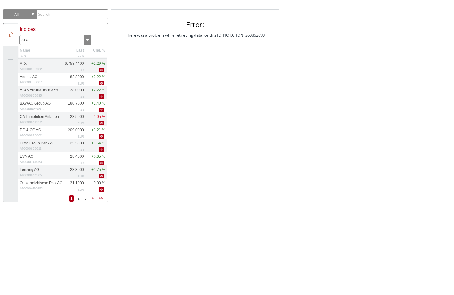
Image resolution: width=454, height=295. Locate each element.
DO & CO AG (31, 132)
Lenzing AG (31, 172)
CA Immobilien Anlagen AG (41, 119)
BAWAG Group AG (35, 105)
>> (101, 198)
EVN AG (31, 159)
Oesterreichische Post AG (41, 185)
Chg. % (99, 50)
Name (25, 50)
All (16, 14)
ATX (24, 40)
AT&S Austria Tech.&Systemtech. (41, 92)
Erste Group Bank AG (37, 145)
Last (80, 50)
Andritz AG (31, 79)
